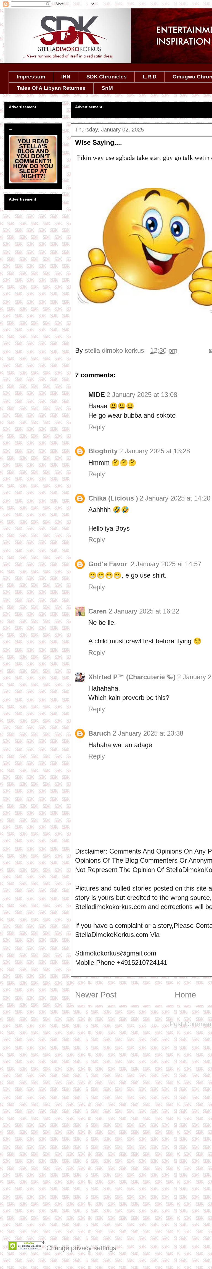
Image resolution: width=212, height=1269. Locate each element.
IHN (65, 77)
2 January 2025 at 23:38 (148, 733)
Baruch (99, 733)
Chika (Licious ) (113, 498)
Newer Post (95, 994)
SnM (107, 88)
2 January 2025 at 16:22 (143, 611)
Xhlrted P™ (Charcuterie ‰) (132, 677)
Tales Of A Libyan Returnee (51, 88)
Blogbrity (103, 451)
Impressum (31, 77)
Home (185, 994)
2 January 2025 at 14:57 (166, 564)
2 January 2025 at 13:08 (142, 394)
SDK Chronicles (106, 77)
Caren (97, 611)
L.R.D (150, 77)
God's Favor (108, 564)
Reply (96, 427)
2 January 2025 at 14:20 (175, 498)
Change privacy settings (81, 1248)
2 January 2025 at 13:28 (154, 451)
